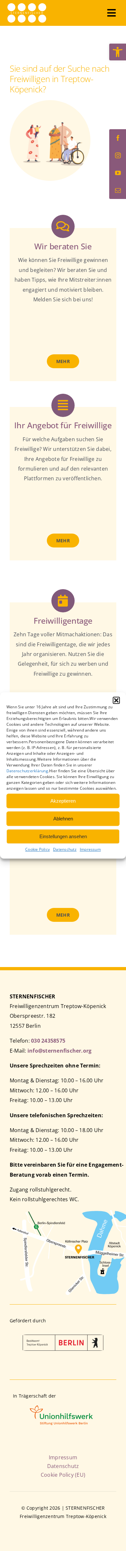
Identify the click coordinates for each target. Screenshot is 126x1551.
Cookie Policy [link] (37, 849)
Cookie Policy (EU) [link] (63, 1474)
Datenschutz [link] (65, 849)
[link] (117, 52)
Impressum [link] (90, 849)
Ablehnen (63, 818)
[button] (116, 700)
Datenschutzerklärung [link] (27, 771)
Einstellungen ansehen (63, 836)
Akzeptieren (63, 801)
